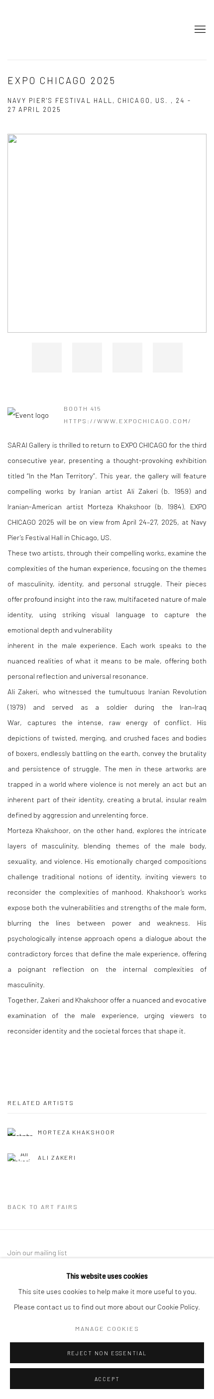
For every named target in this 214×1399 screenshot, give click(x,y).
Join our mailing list (37, 1252)
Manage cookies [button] (107, 1328)
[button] (47, 358)
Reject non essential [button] (106, 1353)
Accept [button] (107, 1379)
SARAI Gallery (52, 30)
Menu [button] (199, 29)
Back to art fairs (42, 1207)
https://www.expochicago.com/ (128, 421)
